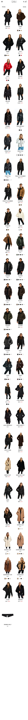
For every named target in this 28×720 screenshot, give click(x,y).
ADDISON (8, 26)
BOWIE (20, 26)
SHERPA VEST (20, 574)
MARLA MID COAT (20, 475)
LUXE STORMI (7, 450)
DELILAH (8, 101)
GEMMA (20, 226)
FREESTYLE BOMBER (20, 176)
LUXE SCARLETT (20, 425)
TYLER (7, 599)
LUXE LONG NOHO (7, 425)
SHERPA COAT (20, 525)
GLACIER (8, 275)
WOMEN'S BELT (7, 624)
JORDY (20, 350)
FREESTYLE (8, 151)
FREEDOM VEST (20, 126)
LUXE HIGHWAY (20, 400)
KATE (7, 400)
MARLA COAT (7, 475)
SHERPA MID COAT (20, 549)
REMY (7, 500)
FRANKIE (20, 101)
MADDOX (20, 450)
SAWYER (8, 525)
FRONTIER (20, 201)
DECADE (20, 76)
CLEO (20, 51)
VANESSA (20, 599)
